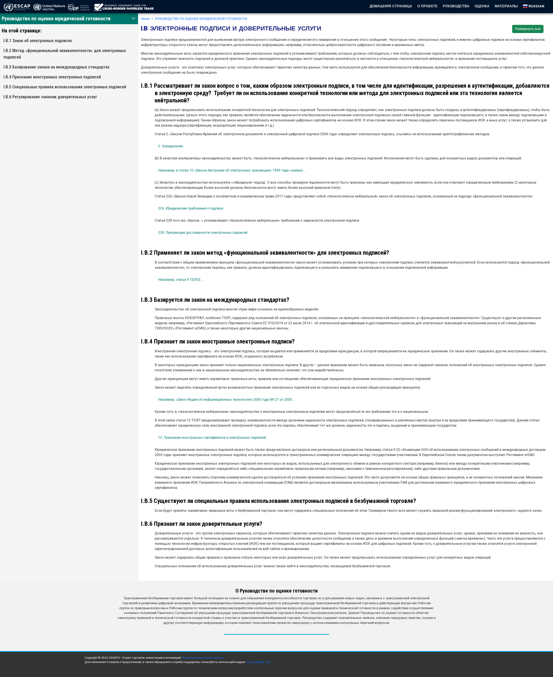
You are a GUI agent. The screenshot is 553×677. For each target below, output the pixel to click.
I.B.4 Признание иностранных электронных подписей (52, 76)
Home (145, 19)
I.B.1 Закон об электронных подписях (37, 40)
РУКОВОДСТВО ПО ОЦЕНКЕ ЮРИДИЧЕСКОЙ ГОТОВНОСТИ (201, 19)
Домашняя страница (391, 6)
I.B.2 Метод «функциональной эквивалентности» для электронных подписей (64, 54)
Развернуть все (528, 29)
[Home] (124, 7)
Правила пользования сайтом (202, 657)
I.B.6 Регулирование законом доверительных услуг (50, 96)
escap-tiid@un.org (258, 662)
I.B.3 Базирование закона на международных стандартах (56, 67)
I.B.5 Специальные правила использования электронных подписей (64, 86)
